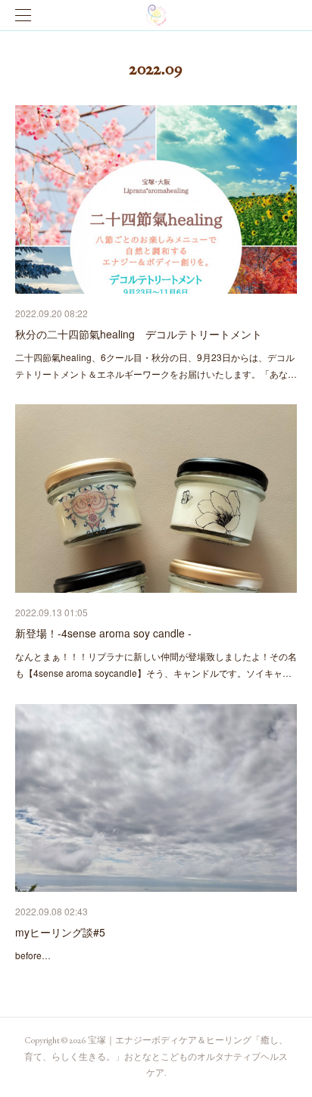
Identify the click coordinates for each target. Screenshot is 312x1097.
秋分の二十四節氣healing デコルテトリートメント (138, 333)
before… (33, 955)
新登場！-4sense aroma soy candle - (103, 632)
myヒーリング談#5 (60, 932)
